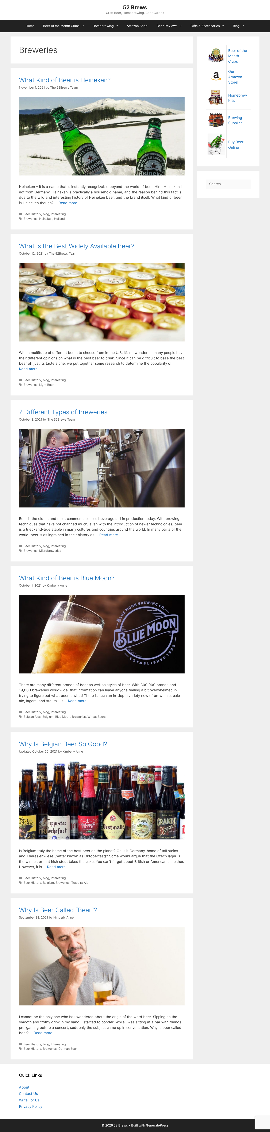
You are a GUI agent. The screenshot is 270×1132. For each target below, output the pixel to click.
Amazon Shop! (137, 26)
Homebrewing (103, 26)
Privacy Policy (30, 1106)
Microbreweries (50, 550)
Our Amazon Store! (235, 76)
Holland (59, 218)
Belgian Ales (32, 716)
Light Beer (46, 384)
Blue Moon (62, 716)
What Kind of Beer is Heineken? (65, 80)
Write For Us (29, 1100)
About (24, 1087)
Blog (236, 26)
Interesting (58, 214)
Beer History (32, 214)
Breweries (31, 218)
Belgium (48, 716)
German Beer (67, 1048)
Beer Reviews (167, 26)
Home (30, 26)
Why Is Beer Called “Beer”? (58, 910)
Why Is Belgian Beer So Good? (63, 744)
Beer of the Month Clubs (61, 26)
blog (46, 214)
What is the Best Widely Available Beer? (76, 246)
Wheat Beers (97, 716)
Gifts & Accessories (205, 26)
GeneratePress (157, 1125)
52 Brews (135, 7)
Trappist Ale (79, 882)
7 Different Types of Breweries (63, 412)
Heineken (45, 218)
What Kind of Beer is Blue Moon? (67, 578)
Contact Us (28, 1094)
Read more (68, 203)
